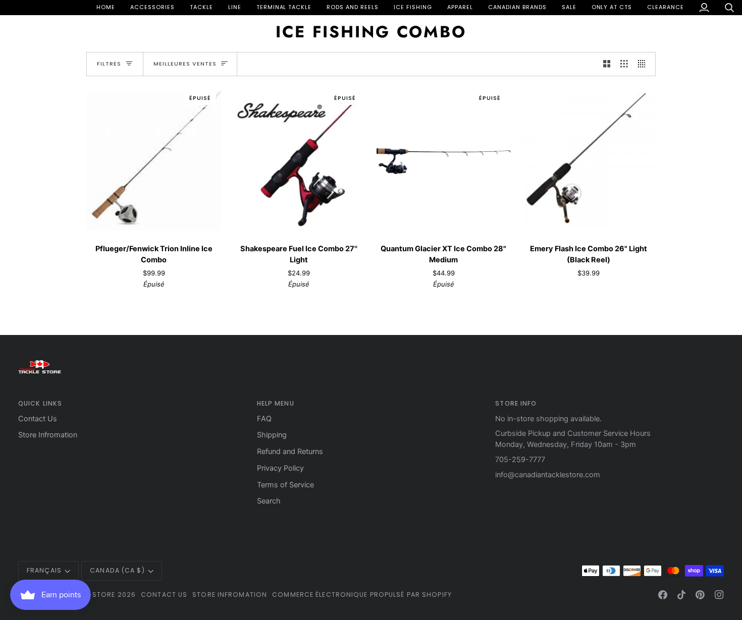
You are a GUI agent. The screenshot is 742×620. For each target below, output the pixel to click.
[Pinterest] (700, 594)
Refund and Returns (290, 451)
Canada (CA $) (117, 570)
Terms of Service (285, 484)
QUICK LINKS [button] (40, 403)
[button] (152, 7)
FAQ (264, 418)
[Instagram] (719, 594)
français (44, 570)
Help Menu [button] (275, 403)
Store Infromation (47, 434)
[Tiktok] (681, 594)
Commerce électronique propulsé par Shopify (362, 594)
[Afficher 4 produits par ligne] (644, 64)
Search (269, 500)
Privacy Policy (280, 468)
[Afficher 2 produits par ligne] (607, 64)
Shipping (272, 434)
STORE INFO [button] (516, 403)
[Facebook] (662, 594)
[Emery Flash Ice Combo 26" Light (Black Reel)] (588, 161)
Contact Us (37, 418)
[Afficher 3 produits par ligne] (624, 64)
